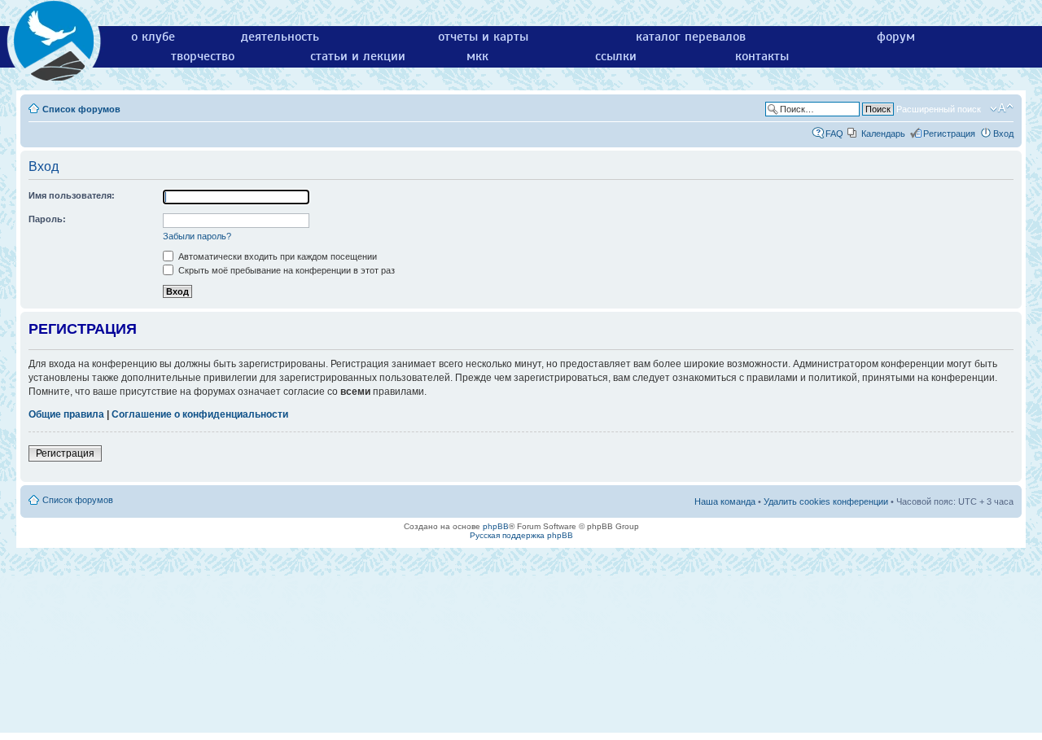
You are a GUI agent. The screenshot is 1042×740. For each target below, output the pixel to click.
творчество (202, 56)
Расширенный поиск (938, 109)
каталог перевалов (691, 36)
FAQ (834, 133)
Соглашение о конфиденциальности (200, 414)
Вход (1003, 133)
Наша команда (724, 501)
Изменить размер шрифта (1002, 108)
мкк (477, 56)
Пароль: (47, 219)
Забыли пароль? (197, 236)
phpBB (496, 526)
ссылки (616, 56)
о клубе (153, 36)
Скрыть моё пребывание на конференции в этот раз (285, 270)
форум (896, 36)
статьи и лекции (357, 56)
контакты (762, 56)
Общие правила (66, 414)
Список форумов (81, 109)
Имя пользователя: (71, 195)
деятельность (280, 36)
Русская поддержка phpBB (521, 535)
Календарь (883, 133)
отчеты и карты (483, 36)
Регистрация (949, 133)
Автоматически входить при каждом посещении (276, 256)
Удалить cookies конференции (826, 501)
